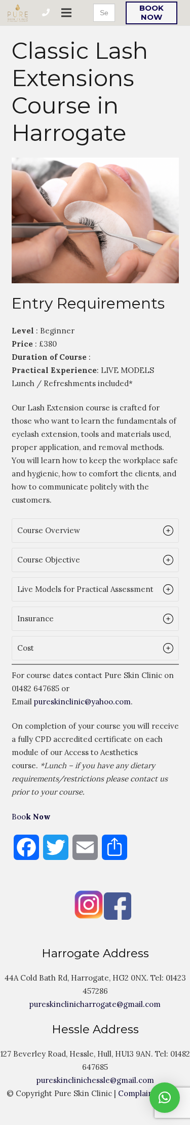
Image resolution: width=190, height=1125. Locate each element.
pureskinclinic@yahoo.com (82, 701)
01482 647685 (35, 688)
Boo (31, 816)
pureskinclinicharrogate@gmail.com (95, 1004)
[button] (95, 530)
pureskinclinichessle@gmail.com (95, 1080)
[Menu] (66, 12)
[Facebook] (81, 917)
